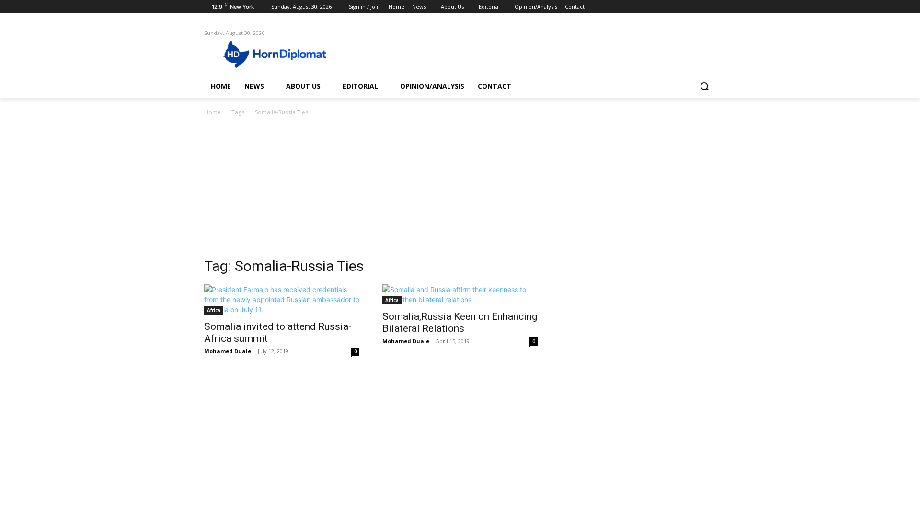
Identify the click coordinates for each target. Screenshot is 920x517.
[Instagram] (670, 6)
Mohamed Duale (227, 351)
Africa (213, 310)
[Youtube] (710, 6)
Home (212, 112)
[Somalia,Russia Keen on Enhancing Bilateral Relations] (460, 294)
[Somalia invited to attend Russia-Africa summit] (281, 299)
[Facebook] (657, 6)
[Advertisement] (460, 190)
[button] (704, 86)
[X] (684, 6)
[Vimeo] (696, 6)
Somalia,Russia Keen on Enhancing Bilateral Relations (459, 322)
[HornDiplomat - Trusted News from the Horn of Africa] (280, 53)
